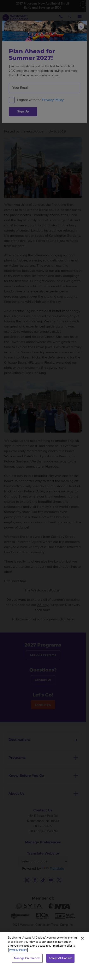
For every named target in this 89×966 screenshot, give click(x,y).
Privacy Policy (18, 950)
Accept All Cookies (60, 958)
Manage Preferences (27, 958)
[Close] (82, 938)
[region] (44, 949)
